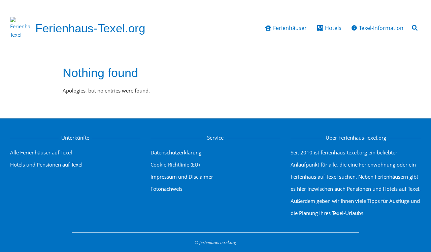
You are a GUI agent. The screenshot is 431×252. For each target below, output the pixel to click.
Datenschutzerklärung (176, 152)
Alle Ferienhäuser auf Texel (41, 152)
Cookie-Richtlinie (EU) (175, 164)
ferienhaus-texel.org (217, 242)
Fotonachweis (167, 188)
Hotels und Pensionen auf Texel (46, 164)
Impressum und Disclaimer (182, 176)
